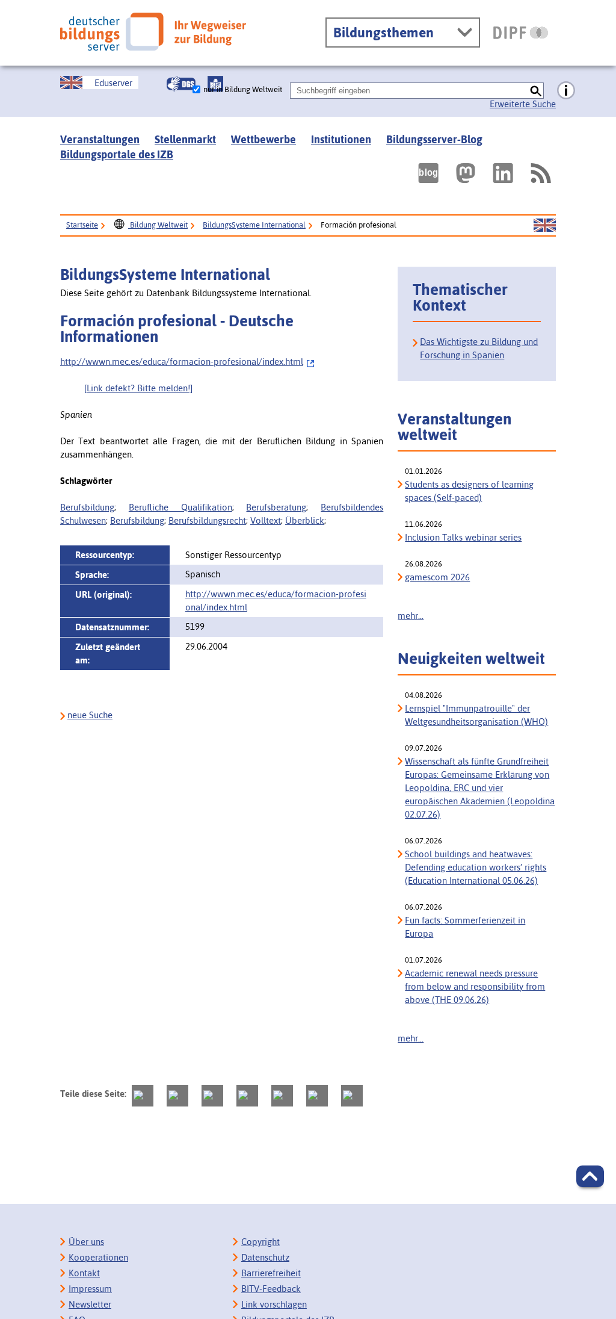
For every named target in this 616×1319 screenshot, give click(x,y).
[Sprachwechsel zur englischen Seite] (545, 226)
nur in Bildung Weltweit (242, 89)
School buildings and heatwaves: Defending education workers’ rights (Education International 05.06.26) (475, 867)
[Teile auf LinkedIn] (282, 1095)
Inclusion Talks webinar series (463, 537)
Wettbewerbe (263, 139)
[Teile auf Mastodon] (142, 1095)
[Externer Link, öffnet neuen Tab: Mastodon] (465, 173)
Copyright (260, 1242)
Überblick (304, 520)
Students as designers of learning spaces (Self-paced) (469, 491)
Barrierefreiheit (271, 1273)
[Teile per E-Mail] (317, 1095)
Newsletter (90, 1304)
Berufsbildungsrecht (207, 520)
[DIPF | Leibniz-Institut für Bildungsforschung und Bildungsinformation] (520, 32)
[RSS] (540, 173)
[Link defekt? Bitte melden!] (138, 388)
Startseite (82, 224)
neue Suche (89, 715)
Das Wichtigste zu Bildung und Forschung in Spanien (479, 348)
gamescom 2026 (437, 577)
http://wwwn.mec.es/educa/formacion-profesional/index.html (181, 361)
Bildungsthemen (383, 32)
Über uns (86, 1242)
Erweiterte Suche (523, 104)
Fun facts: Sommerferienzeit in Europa (465, 927)
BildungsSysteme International (254, 224)
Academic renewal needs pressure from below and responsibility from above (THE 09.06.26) (475, 986)
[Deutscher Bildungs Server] (153, 32)
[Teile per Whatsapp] (247, 1095)
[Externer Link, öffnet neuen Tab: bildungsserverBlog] (428, 173)
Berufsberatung (276, 507)
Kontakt (84, 1273)
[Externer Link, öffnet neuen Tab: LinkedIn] (503, 173)
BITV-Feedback (271, 1288)
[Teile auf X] (212, 1095)
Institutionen (341, 139)
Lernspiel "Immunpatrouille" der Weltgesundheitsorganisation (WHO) (476, 715)
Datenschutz (265, 1257)
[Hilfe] (566, 90)
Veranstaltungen (100, 139)
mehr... (411, 615)
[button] (590, 1176)
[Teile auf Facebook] (177, 1095)
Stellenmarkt (185, 139)
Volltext (265, 520)
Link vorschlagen (274, 1304)
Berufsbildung (87, 507)
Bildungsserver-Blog (434, 139)
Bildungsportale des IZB (116, 154)
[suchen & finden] (535, 90)
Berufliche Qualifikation (180, 507)
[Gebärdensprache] (181, 84)
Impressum (90, 1288)
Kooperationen (98, 1257)
